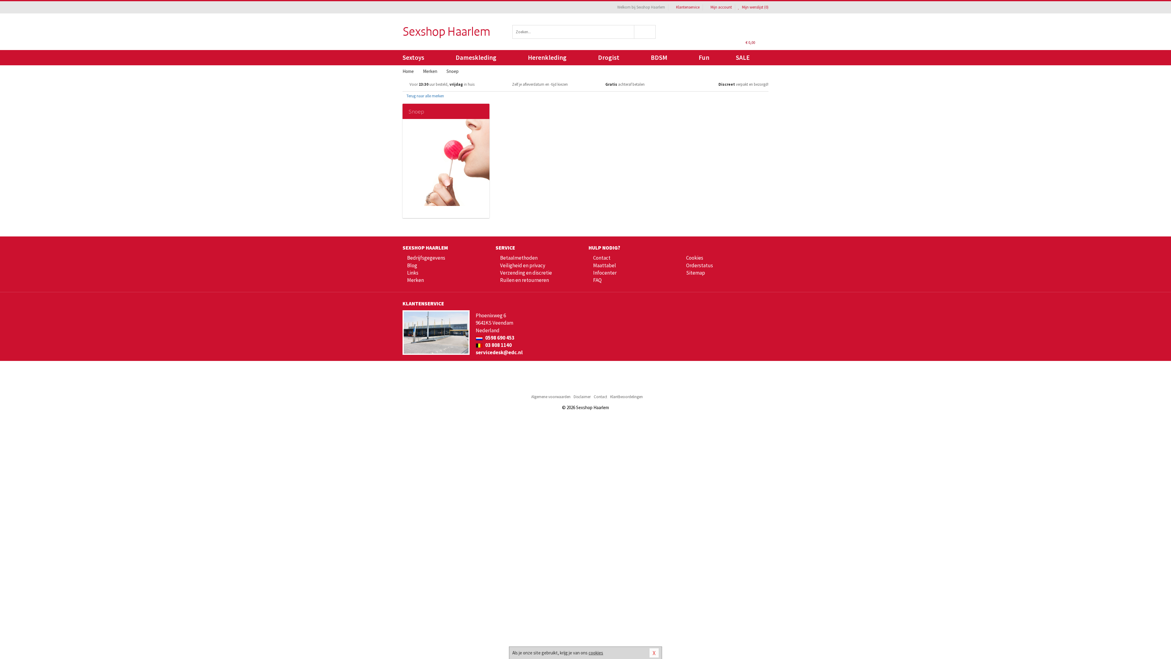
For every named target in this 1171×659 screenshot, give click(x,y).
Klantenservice (688, 7)
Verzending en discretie (526, 272)
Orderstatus (699, 265)
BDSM (659, 57)
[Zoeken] (645, 32)
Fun (704, 57)
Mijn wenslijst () (754, 7)
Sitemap (695, 272)
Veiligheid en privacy (522, 265)
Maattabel (604, 265)
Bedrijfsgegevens (426, 257)
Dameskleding (476, 57)
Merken (415, 280)
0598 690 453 (499, 337)
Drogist (608, 57)
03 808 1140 (498, 345)
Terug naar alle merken (425, 96)
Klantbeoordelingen (626, 396)
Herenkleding (547, 57)
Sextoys (413, 57)
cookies (596, 653)
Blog (412, 265)
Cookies (694, 257)
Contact (602, 257)
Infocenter (605, 272)
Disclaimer (582, 396)
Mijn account (721, 7)
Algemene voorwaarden (551, 396)
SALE (743, 57)
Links (412, 272)
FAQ (597, 280)
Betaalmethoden (519, 257)
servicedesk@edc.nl (499, 352)
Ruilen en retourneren (524, 280)
